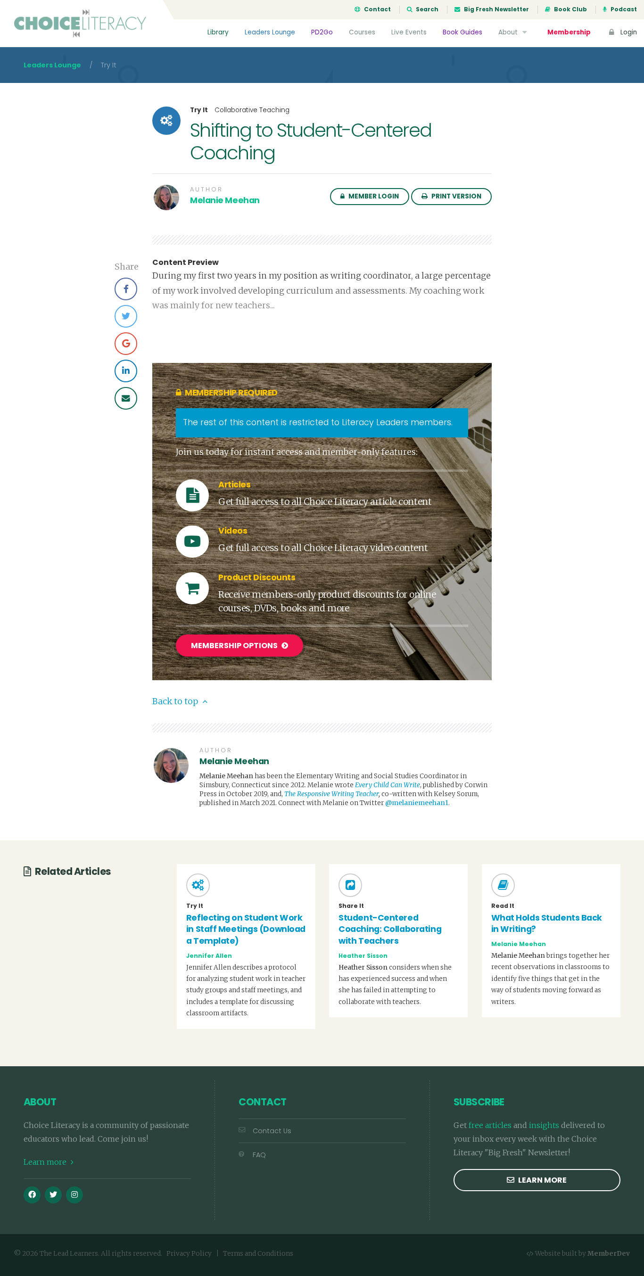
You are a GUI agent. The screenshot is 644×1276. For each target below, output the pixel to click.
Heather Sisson (363, 956)
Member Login (373, 196)
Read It (502, 906)
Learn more (46, 1162)
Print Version (455, 196)
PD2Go (322, 32)
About (509, 32)
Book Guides (462, 32)
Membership (569, 32)
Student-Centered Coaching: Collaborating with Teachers (390, 929)
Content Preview (185, 262)
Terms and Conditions (258, 1254)
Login (628, 32)
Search (426, 9)
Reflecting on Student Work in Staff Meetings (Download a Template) (245, 929)
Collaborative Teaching (252, 110)
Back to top (176, 701)
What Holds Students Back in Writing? (546, 923)
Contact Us (272, 1131)
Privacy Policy (189, 1254)
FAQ (259, 1155)
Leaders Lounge (270, 32)
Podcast (623, 9)
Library (218, 32)
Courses (362, 32)
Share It (351, 906)
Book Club (570, 9)
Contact (377, 9)
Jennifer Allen (209, 956)
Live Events (409, 32)
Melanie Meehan (225, 200)
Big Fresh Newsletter (495, 9)
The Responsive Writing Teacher (331, 794)
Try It (199, 110)
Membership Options (235, 645)
